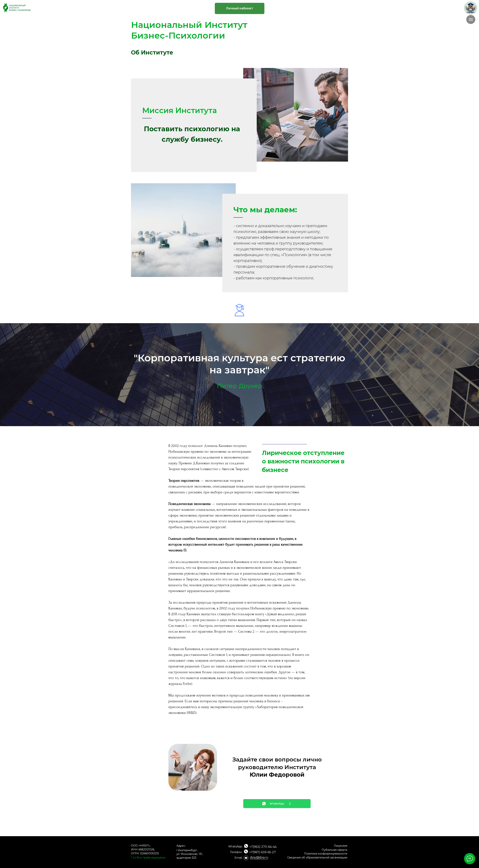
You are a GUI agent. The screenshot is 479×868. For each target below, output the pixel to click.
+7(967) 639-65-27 (262, 852)
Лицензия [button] (340, 845)
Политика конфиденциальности (325, 853)
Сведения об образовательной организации (317, 857)
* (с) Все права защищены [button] (148, 857)
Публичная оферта (334, 850)
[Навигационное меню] (471, 19)
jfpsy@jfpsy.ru (259, 857)
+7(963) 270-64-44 (263, 847)
